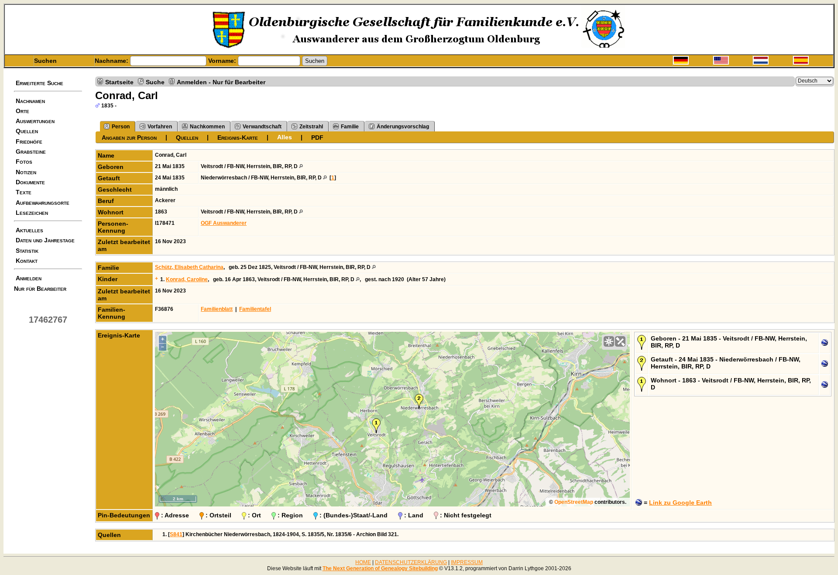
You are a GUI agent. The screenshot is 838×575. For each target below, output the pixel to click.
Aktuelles (29, 230)
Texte (23, 192)
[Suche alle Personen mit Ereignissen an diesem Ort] (301, 166)
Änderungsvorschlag (403, 127)
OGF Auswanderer (224, 223)
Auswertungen (35, 120)
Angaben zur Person (129, 137)
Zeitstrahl (311, 127)
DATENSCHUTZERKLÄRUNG (411, 562)
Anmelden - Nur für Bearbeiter (221, 82)
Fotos (24, 161)
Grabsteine (31, 151)
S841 (176, 534)
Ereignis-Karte (237, 137)
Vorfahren (160, 127)
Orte (22, 110)
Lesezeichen (32, 212)
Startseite (119, 82)
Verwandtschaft (262, 127)
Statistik (27, 250)
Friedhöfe (29, 141)
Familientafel (255, 309)
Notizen (26, 172)
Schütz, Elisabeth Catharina (189, 267)
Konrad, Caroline (187, 279)
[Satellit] (620, 341)
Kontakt (27, 260)
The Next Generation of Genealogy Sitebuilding (380, 568)
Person (121, 127)
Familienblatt (217, 309)
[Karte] (609, 341)
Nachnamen (30, 100)
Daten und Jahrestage (45, 240)
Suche (155, 82)
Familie (350, 127)
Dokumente (30, 182)
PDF (317, 137)
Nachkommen (207, 127)
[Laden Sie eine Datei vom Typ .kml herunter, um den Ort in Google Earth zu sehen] (824, 344)
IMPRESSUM (467, 562)
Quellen (27, 130)
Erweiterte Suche (39, 82)
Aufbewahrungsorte (42, 202)
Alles (284, 137)
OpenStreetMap (573, 502)
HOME (363, 562)
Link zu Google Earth (680, 502)
